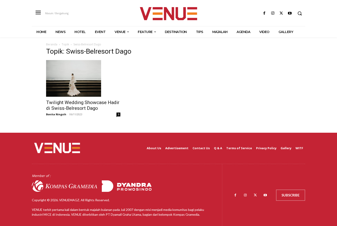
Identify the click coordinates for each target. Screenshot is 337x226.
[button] (299, 13)
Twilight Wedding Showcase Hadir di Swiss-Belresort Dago (82, 105)
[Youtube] (290, 13)
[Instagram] (273, 13)
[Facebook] (264, 13)
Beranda (51, 44)
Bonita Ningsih (56, 114)
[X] (281, 13)
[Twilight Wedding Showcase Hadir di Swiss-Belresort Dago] (83, 78)
